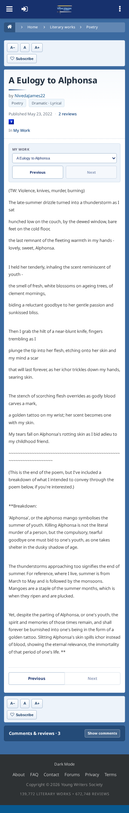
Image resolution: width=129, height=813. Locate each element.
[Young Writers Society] (64, 9)
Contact (51, 774)
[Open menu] (9, 9)
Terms (110, 774)
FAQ (34, 774)
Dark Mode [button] (64, 764)
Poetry (92, 26)
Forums (72, 774)
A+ (37, 47)
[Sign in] (24, 9)
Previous (38, 172)
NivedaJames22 (30, 96)
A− (12, 47)
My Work (21, 130)
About (19, 774)
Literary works (62, 26)
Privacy (92, 774)
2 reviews (68, 114)
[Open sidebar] (119, 9)
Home (32, 26)
